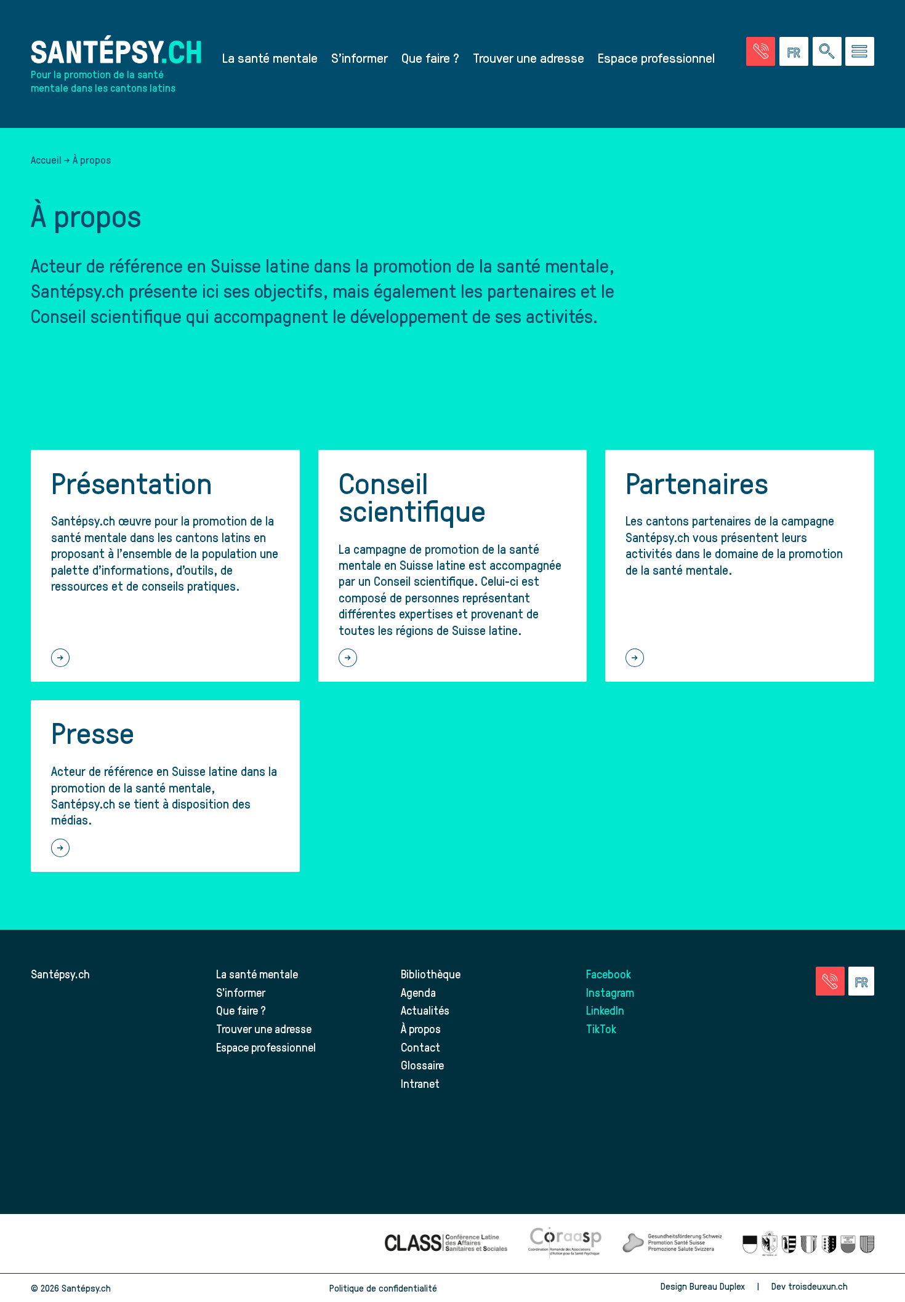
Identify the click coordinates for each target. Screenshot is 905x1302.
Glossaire (422, 1064)
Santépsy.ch (60, 973)
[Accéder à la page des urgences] (760, 51)
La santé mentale (270, 57)
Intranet (420, 1083)
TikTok (601, 1028)
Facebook (608, 973)
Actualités (425, 1010)
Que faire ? (430, 57)
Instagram (610, 992)
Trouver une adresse (528, 57)
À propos (421, 1028)
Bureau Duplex (717, 1286)
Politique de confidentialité (383, 1288)
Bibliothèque (431, 973)
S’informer (359, 57)
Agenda (418, 992)
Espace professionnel (656, 57)
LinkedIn (605, 1010)
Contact (420, 1047)
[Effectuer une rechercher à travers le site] (827, 51)
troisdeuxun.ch (819, 1286)
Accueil (46, 159)
